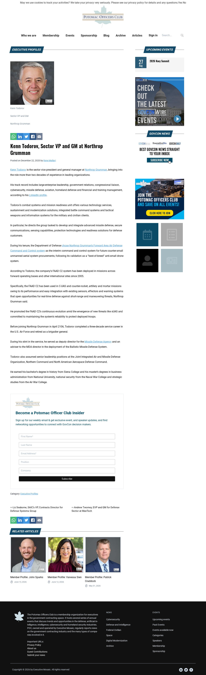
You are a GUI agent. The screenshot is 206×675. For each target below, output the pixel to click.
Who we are (28, 35)
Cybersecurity (113, 619)
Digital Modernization (116, 640)
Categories (158, 635)
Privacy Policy (34, 645)
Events (70, 35)
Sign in (153, 35)
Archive (121, 35)
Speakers (157, 640)
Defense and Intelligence (118, 624)
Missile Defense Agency (98, 341)
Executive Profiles (29, 493)
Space (109, 635)
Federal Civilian (113, 630)
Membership (51, 35)
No (184, 2)
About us (31, 648)
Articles (137, 35)
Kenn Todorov (18, 169)
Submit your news (36, 655)
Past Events (158, 624)
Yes (180, 2)
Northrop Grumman (96, 169)
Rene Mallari (49, 160)
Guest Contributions (37, 651)
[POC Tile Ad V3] (159, 199)
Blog (106, 35)
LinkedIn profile (38, 195)
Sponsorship (89, 35)
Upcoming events (161, 619)
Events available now (163, 630)
